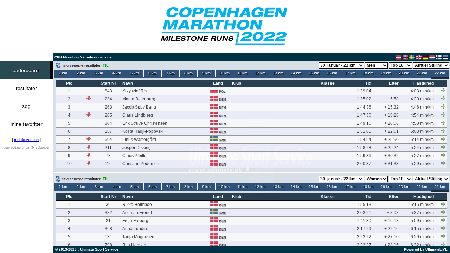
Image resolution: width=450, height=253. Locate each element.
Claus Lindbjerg (137, 115)
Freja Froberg (135, 220)
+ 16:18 (391, 220)
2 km (81, 73)
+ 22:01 (391, 131)
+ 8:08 (393, 212)
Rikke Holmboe (137, 204)
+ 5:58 (393, 99)
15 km (314, 73)
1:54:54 (364, 139)
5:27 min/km (422, 155)
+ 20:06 (391, 123)
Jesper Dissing (136, 147)
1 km (63, 73)
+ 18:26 (391, 115)
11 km (242, 73)
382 (108, 212)
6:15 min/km (422, 228)
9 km (206, 73)
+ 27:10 (391, 236)
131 (108, 236)
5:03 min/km (422, 131)
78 (108, 155)
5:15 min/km (422, 204)
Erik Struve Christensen (144, 123)
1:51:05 (364, 131)
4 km (116, 73)
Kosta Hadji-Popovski (142, 131)
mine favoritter (27, 124)
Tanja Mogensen (138, 236)
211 (108, 147)
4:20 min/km (422, 99)
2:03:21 (364, 212)
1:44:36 (364, 107)
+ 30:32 (391, 155)
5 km (134, 73)
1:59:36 (364, 155)
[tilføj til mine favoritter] (443, 90)
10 (69, 163)
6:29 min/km (422, 236)
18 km (368, 73)
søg (26, 106)
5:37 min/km (422, 212)
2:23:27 (364, 244)
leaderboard (25, 70)
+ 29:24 (391, 147)
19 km (386, 73)
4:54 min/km (422, 115)
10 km (224, 73)
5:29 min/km (422, 163)
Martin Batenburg (138, 99)
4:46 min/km (422, 107)
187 (108, 131)
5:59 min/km (422, 220)
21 (108, 220)
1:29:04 (364, 91)
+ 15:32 (391, 107)
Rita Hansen (134, 244)
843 (108, 91)
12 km (260, 73)
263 (108, 107)
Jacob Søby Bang (139, 107)
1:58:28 (364, 147)
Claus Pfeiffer (135, 155)
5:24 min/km (422, 147)
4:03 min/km (422, 91)
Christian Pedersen (140, 163)
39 (108, 204)
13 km (278, 73)
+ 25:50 (391, 139)
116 (108, 163)
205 (108, 115)
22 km (440, 73)
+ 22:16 (391, 228)
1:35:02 (364, 99)
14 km (296, 73)
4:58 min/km (422, 123)
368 (108, 228)
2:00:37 (364, 163)
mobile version (26, 139)
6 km (152, 73)
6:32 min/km (422, 244)
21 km (422, 73)
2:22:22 (364, 236)
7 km (170, 73)
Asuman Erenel (137, 212)
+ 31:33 (391, 163)
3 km (99, 73)
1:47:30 (364, 115)
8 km (188, 73)
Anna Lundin (134, 228)
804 (108, 123)
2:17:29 (364, 228)
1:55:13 (364, 204)
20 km (404, 73)
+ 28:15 (391, 244)
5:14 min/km (422, 139)
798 (108, 244)
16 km (332, 73)
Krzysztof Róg (135, 91)
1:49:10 (364, 123)
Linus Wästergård (139, 139)
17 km (350, 73)
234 (108, 99)
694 (108, 139)
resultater (26, 88)
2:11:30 (364, 220)
